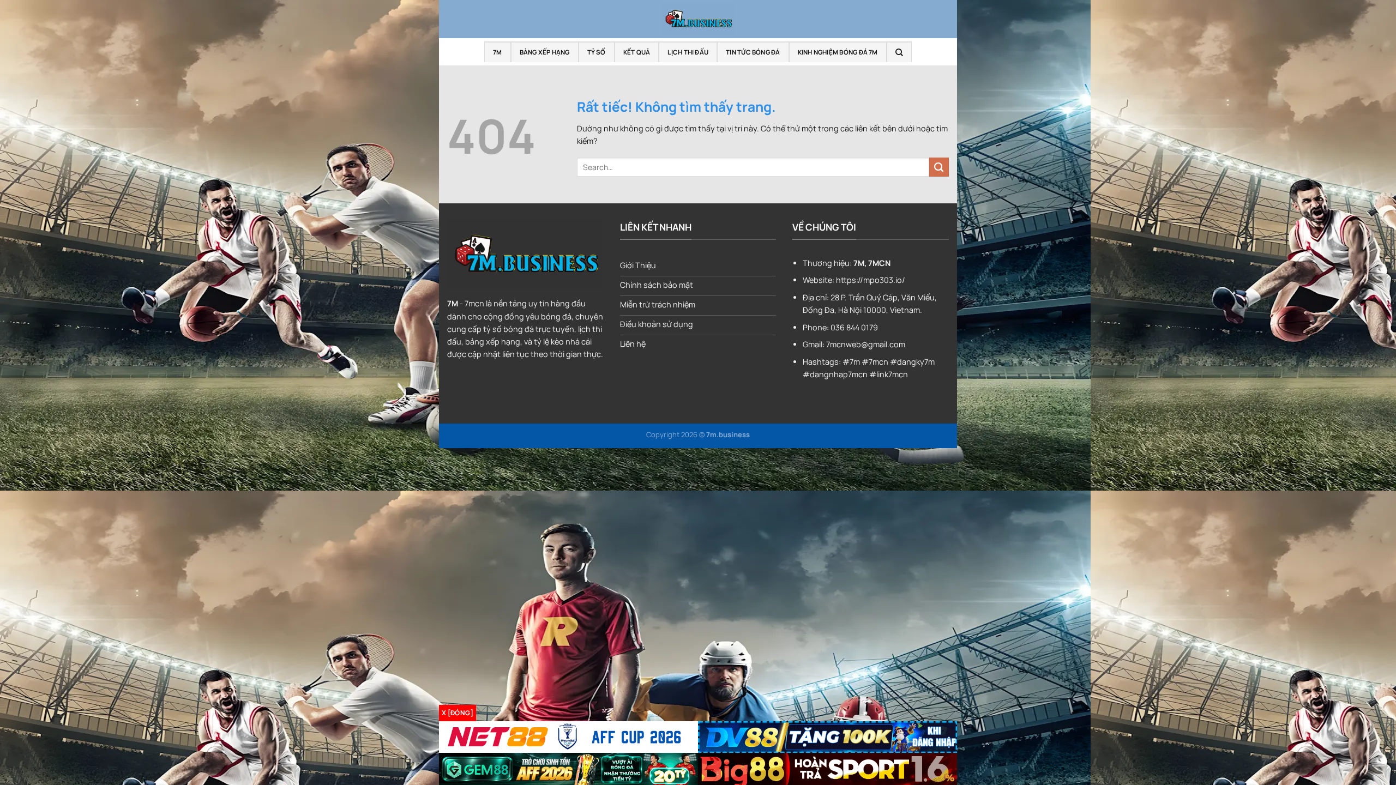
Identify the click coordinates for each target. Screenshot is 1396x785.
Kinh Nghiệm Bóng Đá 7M (838, 52)
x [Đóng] (457, 712)
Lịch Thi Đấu (687, 52)
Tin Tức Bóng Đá (753, 52)
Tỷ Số (596, 52)
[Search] (899, 52)
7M (497, 52)
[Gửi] (939, 167)
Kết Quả (637, 52)
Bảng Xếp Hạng (545, 52)
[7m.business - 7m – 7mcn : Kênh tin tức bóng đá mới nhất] (698, 19)
